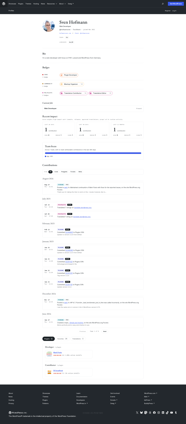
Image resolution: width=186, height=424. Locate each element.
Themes (45, 397)
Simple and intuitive (76, 323)
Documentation (81, 397)
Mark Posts (57, 352)
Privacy (11, 403)
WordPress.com (150, 393)
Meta (80, 172)
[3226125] (69, 273)
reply (66, 187)
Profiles (11, 11)
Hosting (11, 400)
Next (104, 331)
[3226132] (68, 262)
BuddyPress (149, 403)
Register (168, 11)
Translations (77, 339)
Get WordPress (176, 4)
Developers (80, 400)
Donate (113, 400)
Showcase (46, 393)
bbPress (148, 400)
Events (112, 397)
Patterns (46, 403)
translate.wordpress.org (82, 207)
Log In (174, 11)
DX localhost (58, 370)
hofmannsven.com (65, 33)
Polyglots (64, 172)
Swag (113, 403)
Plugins (48, 339)
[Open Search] (163, 4)
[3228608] (69, 250)
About (11, 393)
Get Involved (115, 393)
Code (56, 172)
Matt (146, 397)
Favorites (62, 339)
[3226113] (68, 285)
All (50, 172)
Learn (78, 393)
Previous (83, 331)
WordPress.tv (82, 403)
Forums (73, 172)
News (11, 397)
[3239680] (69, 232)
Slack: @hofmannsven (82, 33)
